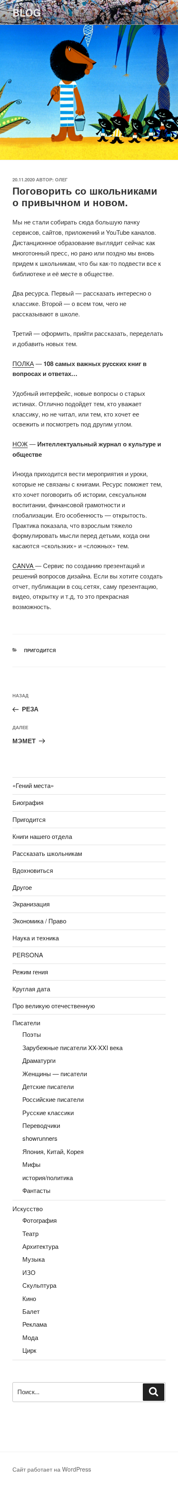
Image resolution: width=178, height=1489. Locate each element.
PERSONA (27, 954)
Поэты (31, 1034)
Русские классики (48, 1112)
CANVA (23, 565)
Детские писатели (48, 1086)
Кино (29, 1298)
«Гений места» (33, 785)
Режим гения (30, 971)
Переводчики (41, 1125)
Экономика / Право (39, 920)
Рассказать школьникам (47, 853)
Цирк (29, 1350)
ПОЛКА (23, 363)
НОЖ (20, 443)
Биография (27, 802)
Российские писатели (53, 1099)
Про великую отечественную (53, 1005)
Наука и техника (35, 937)
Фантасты (36, 1190)
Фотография (39, 1220)
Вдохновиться (32, 870)
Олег (61, 179)
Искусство (27, 1208)
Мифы (31, 1164)
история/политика (47, 1177)
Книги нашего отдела (42, 836)
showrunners (40, 1138)
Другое (22, 887)
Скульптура (39, 1285)
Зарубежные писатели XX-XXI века (72, 1047)
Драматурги (38, 1060)
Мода (30, 1337)
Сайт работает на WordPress (51, 1469)
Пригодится (40, 650)
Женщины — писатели (54, 1073)
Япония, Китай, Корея (53, 1151)
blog (26, 12)
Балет (31, 1311)
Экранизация (31, 903)
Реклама (34, 1324)
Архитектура (40, 1246)
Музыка (33, 1259)
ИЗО (29, 1272)
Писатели (26, 1022)
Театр (30, 1233)
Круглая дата (31, 988)
